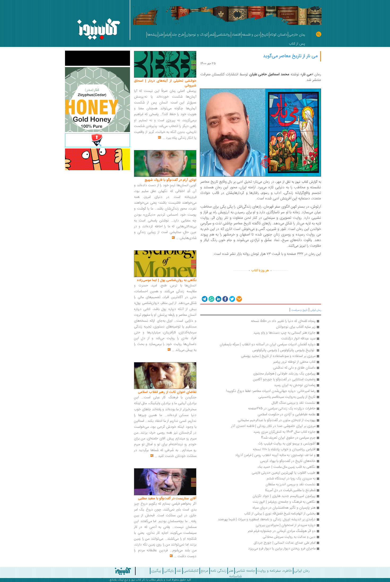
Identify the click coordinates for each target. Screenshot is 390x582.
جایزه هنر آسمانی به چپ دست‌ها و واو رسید (284, 333)
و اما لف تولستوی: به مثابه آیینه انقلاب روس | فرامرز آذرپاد (274, 455)
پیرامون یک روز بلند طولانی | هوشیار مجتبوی (284, 374)
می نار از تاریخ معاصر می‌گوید (290, 56)
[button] (204, 298)
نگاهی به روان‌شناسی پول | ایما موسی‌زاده (166, 280)
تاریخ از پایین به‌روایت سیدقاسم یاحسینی (286, 397)
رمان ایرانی (315, 310)
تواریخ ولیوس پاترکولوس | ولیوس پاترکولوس (283, 350)
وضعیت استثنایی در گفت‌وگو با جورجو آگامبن (284, 379)
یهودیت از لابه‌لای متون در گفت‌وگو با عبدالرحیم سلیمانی (276, 420)
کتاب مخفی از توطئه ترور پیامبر (294, 362)
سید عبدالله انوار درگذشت (298, 339)
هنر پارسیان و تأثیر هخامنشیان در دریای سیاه (284, 508)
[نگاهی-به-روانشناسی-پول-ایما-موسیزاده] (165, 264)
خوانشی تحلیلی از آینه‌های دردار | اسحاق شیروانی (165, 83)
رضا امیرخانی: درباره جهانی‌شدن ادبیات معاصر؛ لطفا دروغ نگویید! (270, 391)
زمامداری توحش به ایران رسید (294, 385)
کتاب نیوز (136, 580)
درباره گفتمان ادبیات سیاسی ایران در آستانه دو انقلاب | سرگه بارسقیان (267, 344)
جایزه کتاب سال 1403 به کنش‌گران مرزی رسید (284, 432)
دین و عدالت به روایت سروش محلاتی (289, 537)
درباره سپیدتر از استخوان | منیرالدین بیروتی (285, 525)
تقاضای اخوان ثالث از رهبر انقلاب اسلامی (167, 392)
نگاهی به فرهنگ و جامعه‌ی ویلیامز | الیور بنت (284, 502)
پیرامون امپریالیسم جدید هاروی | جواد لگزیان (284, 496)
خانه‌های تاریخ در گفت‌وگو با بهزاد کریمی (287, 461)
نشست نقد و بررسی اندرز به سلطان (290, 484)
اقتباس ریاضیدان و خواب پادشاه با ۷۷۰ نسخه (284, 449)
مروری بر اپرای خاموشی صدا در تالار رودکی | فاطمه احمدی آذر (273, 426)
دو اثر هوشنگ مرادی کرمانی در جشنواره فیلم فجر (280, 531)
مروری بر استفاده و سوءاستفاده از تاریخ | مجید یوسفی (278, 356)
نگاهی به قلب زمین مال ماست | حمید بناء (286, 467)
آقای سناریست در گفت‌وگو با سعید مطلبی (167, 498)
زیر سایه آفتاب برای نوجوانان (295, 327)
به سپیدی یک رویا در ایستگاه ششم (291, 479)
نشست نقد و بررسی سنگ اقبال (293, 403)
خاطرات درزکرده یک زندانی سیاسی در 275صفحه (281, 409)
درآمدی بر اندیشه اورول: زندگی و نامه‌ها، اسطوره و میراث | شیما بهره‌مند (266, 519)
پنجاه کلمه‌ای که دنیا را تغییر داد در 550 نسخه (283, 321)
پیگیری (156, 571)
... (163, 138)
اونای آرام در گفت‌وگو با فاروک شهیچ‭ (170, 180)
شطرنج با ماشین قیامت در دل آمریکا (290, 490)
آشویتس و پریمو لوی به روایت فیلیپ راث (286, 444)
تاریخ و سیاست (299, 310)
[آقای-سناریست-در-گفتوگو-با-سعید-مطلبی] (165, 482)
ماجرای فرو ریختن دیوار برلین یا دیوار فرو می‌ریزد (281, 549)
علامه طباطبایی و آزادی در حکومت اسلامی (286, 414)
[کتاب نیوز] (108, 571)
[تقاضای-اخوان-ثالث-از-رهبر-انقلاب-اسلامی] (165, 376)
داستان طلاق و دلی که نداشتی (294, 368)
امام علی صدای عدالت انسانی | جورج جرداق (284, 543)
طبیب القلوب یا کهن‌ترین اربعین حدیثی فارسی (283, 473)
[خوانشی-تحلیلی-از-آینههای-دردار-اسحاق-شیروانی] (165, 64)
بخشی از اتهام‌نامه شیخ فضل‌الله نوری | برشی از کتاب (279, 514)
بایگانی (169, 571)
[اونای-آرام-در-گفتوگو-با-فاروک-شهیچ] (165, 163)
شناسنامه (235, 576)
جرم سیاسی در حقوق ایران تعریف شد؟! (288, 438)
